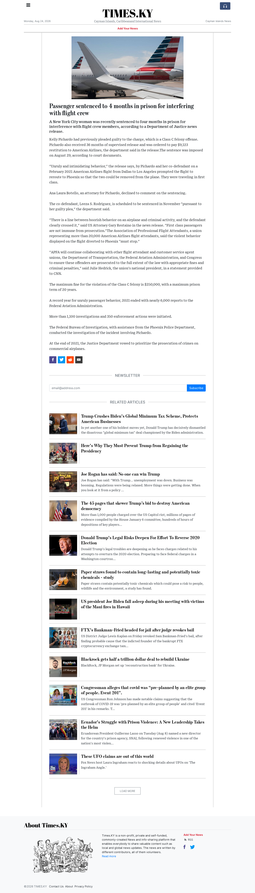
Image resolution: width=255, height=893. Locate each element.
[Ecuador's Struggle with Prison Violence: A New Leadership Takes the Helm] (63, 729)
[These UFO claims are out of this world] (63, 763)
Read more (109, 856)
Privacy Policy (83, 886)
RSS (190, 839)
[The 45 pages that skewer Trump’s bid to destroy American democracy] (63, 510)
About (69, 886)
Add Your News (127, 28)
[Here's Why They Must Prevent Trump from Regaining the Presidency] (63, 453)
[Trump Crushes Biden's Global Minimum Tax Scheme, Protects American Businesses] (63, 423)
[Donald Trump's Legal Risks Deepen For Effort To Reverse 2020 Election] (63, 545)
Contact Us (56, 886)
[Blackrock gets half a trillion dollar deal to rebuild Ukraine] (63, 666)
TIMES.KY (127, 13)
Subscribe (196, 388)
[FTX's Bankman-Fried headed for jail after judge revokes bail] (63, 637)
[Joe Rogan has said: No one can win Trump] (63, 481)
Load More (127, 791)
